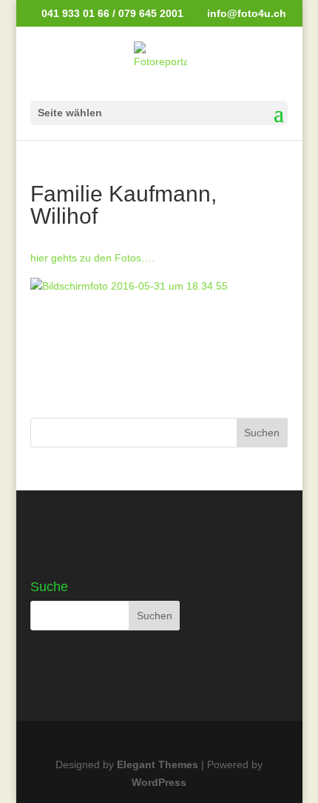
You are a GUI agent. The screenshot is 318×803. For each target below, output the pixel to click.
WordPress (159, 782)
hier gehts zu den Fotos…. (92, 258)
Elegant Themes (157, 764)
